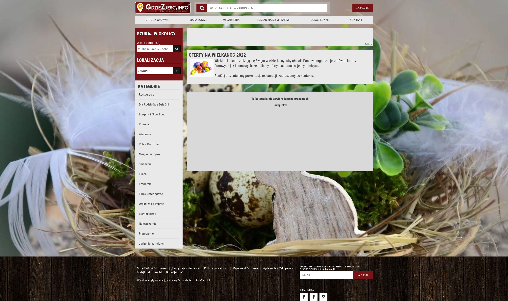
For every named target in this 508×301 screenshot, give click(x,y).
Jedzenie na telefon (152, 243)
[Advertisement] (259, 37)
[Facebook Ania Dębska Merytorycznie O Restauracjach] (314, 297)
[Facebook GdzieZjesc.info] (304, 297)
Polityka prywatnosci (216, 268)
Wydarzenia (231, 20)
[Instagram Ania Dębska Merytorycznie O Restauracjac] (323, 297)
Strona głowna (156, 20)
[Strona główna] (162, 8)
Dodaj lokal (320, 20)
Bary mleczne (147, 214)
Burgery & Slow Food (152, 114)
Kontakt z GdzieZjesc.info (169, 272)
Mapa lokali (198, 20)
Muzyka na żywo (149, 154)
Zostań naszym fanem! (273, 20)
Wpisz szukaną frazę (148, 43)
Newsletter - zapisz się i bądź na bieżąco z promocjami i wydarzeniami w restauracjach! (330, 267)
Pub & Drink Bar (149, 144)
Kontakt (356, 20)
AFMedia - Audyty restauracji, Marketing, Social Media (164, 280)
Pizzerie (144, 124)
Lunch (143, 174)
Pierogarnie (146, 233)
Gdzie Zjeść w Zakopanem (152, 268)
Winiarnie (145, 134)
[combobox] (267, 8)
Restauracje (146, 94)
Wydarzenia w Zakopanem (278, 268)
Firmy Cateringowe (151, 194)
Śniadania (145, 164)
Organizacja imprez (151, 204)
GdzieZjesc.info (203, 280)
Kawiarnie (145, 184)
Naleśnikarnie (148, 224)
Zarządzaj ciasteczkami (185, 268)
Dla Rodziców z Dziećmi (154, 104)
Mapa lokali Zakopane (245, 268)
